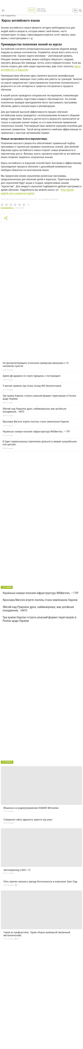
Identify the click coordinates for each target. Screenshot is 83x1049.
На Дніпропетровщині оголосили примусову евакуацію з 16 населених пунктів (36, 364)
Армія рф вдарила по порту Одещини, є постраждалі (31, 375)
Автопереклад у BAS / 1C (17, 870)
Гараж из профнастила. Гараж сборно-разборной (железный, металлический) (36, 934)
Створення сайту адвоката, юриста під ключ (27, 819)
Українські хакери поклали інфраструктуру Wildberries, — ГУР (36, 431)
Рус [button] (75, 10)
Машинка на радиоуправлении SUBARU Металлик (31, 807)
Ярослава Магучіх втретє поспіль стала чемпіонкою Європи (36, 421)
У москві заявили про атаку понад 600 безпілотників (32, 385)
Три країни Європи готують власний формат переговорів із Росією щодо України (39, 397)
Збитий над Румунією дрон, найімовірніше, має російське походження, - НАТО (34, 410)
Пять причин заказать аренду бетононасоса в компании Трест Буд (40, 881)
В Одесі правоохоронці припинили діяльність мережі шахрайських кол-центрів (40, 443)
